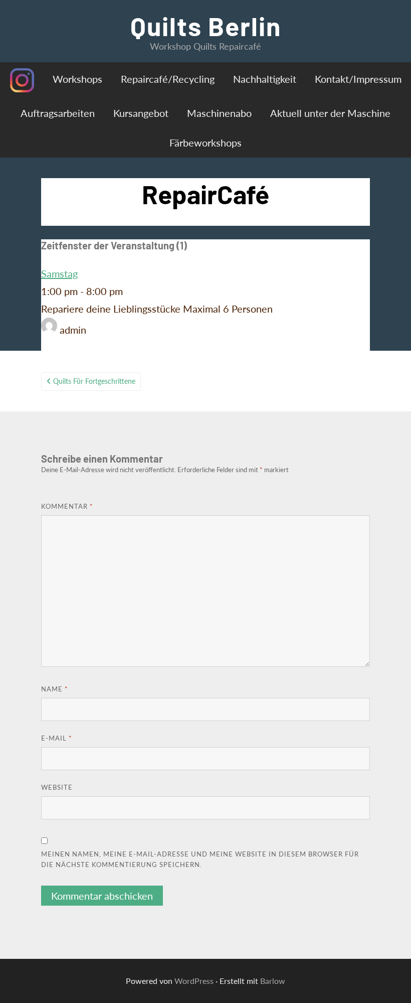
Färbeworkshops (205, 142)
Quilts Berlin (205, 25)
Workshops (77, 79)
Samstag (59, 273)
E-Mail (56, 738)
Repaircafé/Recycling (168, 79)
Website (57, 787)
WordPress (194, 980)
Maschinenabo (219, 113)
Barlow (272, 980)
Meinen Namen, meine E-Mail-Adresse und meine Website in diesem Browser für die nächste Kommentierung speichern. (200, 859)
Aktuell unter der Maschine (330, 113)
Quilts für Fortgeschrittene (94, 381)
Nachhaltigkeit (264, 79)
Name (54, 689)
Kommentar (67, 506)
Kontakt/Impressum (358, 79)
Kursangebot (140, 113)
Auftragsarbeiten (58, 113)
